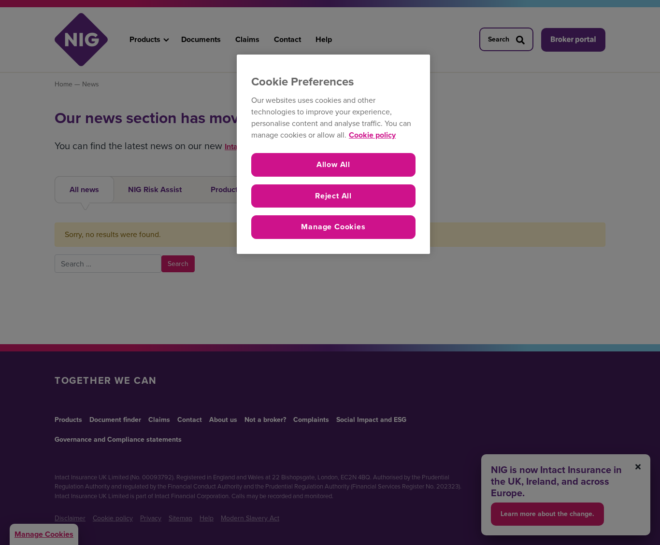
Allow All (333, 164)
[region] (333, 154)
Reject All (333, 195)
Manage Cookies (333, 226)
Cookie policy (372, 134)
